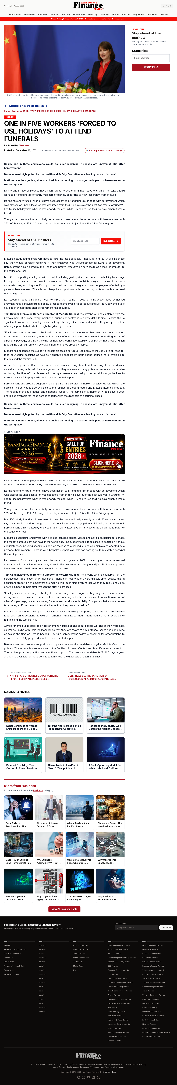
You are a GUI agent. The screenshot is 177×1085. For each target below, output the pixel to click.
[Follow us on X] (98, 1077)
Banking (66, 14)
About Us (7, 945)
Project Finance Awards (151, 962)
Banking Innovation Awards (118, 1032)
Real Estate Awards (150, 958)
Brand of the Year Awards (118, 949)
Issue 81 (42, 962)
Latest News (9, 962)
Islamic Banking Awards (151, 953)
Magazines (138, 14)
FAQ (75, 970)
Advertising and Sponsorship (15, 949)
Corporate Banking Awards (118, 987)
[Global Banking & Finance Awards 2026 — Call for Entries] (64, 454)
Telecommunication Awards (153, 970)
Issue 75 (42, 987)
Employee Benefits (32, 314)
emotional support (56, 391)
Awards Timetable (80, 949)
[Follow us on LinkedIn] (93, 1077)
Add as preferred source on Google (105, 150)
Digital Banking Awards (117, 1037)
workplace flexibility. (76, 340)
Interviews (29, 14)
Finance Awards (114, 1041)
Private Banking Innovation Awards (156, 1032)
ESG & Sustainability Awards (119, 1003)
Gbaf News (25, 145)
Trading (105, 14)
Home (7, 111)
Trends (164, 14)
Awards (126, 14)
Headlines (152, 14)
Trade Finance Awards (151, 978)
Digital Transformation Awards (120, 991)
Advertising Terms (11, 974)
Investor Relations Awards (152, 945)
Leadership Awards (150, 949)
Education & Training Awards (119, 999)
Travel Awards (148, 991)
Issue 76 (42, 983)
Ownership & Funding (150, 1003)
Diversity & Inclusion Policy (153, 1016)
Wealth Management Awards (153, 987)
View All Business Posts (64, 909)
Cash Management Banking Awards (122, 958)
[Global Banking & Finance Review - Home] (88, 6)
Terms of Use (9, 970)
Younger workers (14, 219)
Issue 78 (42, 974)
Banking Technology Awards (119, 962)
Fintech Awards (114, 995)
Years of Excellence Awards (153, 995)
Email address (120, 924)
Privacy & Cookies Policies (15, 966)
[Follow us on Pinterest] (78, 1077)
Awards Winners (79, 953)
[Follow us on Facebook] (88, 1077)
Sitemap (106, 1072)
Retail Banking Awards (151, 1037)
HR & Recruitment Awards (152, 974)
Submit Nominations (81, 958)
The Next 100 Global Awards (153, 983)
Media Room (78, 966)
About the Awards (80, 945)
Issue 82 (42, 958)
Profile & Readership (12, 953)
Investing (93, 14)
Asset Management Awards (119, 945)
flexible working (94, 365)
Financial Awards (149, 1024)
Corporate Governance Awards (120, 983)
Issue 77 (42, 978)
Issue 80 (42, 966)
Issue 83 (42, 953)
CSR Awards (113, 974)
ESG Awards (113, 1007)
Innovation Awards (115, 1016)
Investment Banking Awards (119, 1024)
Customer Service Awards (118, 970)
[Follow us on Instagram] (83, 1077)
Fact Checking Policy (150, 1020)
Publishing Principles (150, 999)
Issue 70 (42, 1007)
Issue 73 (42, 995)
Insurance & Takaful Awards (119, 1020)
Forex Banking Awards (117, 1012)
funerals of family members (38, 194)
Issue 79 (42, 970)
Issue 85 (42, 945)
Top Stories (15, 14)
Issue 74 (42, 991)
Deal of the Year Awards (118, 978)
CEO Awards (113, 966)
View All (42, 1012)
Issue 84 (42, 949)
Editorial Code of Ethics (151, 1012)
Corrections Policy (149, 1007)
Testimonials (78, 962)
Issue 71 (42, 1003)
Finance (54, 14)
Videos (115, 14)
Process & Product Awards (153, 966)
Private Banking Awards (151, 1028)
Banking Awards (114, 1028)
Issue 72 (42, 999)
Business (42, 14)
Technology (79, 14)
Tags (114, 1072)
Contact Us (8, 958)
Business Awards (114, 953)
